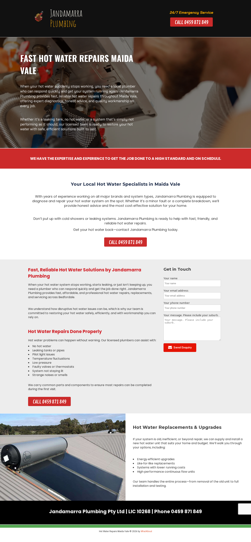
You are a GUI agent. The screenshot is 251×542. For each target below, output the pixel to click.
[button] (180, 347)
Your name (171, 278)
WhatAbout (146, 531)
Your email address (176, 290)
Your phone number (177, 303)
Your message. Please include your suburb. (191, 315)
